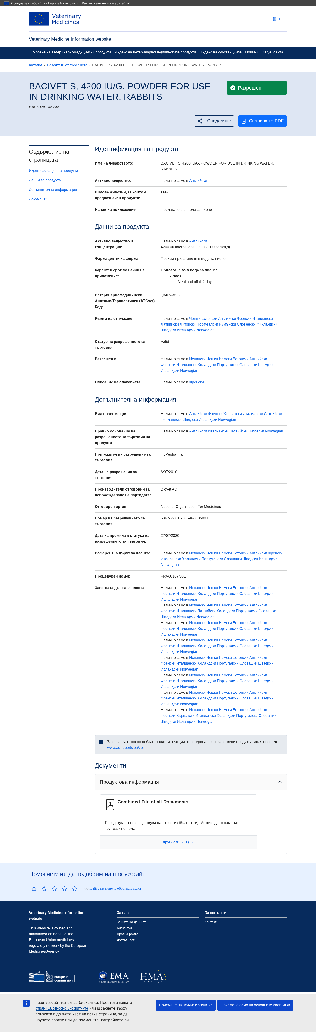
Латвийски (170, 324)
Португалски (207, 324)
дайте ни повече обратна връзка (115, 888)
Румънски (227, 324)
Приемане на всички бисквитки (185, 1005)
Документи (38, 199)
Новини (251, 52)
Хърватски (232, 414)
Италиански (262, 318)
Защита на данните (131, 922)
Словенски (246, 324)
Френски (244, 318)
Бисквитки (124, 928)
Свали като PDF (266, 120)
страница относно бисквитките (62, 1008)
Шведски (168, 330)
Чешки (195, 318)
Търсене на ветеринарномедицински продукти (71, 52)
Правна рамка (127, 934)
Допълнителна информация (53, 190)
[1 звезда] (34, 888)
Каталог (35, 65)
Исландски (186, 330)
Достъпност (125, 940)
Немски (225, 359)
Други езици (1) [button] (176, 842)
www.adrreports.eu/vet (125, 747)
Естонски (209, 318)
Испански (197, 359)
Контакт (210, 922)
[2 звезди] (39, 888)
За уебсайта (272, 52)
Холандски (207, 365)
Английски (198, 181)
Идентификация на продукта (53, 171)
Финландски (267, 324)
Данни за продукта (45, 180)
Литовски (188, 324)
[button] (214, 120)
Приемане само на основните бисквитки (255, 1005)
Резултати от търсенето (67, 65)
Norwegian (205, 330)
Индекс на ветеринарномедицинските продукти (155, 52)
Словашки (248, 365)
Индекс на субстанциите (221, 52)
